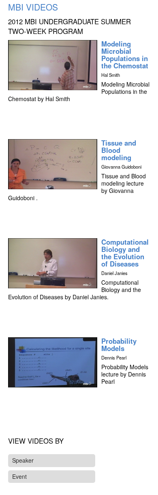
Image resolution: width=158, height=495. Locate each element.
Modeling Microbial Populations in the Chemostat (124, 54)
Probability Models (119, 344)
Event (19, 476)
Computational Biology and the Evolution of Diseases (125, 253)
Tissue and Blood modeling (118, 150)
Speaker (23, 460)
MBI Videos (33, 7)
